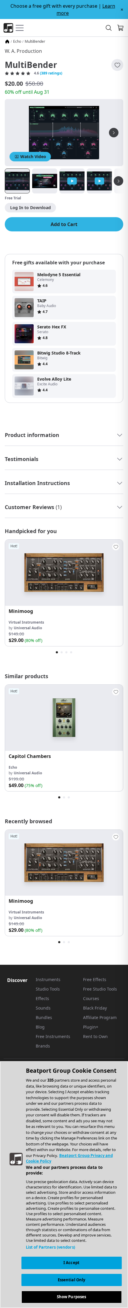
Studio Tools (48, 989)
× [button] (122, 9)
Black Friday (95, 1008)
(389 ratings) (51, 73)
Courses (91, 998)
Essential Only (71, 1279)
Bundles (44, 1017)
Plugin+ (90, 1027)
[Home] (7, 41)
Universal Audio (28, 627)
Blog (40, 1027)
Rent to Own (95, 1036)
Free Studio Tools (100, 989)
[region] (64, 1184)
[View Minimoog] (64, 573)
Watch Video (33, 156)
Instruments (48, 979)
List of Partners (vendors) (50, 1247)
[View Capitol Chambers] (64, 718)
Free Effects (94, 979)
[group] (64, 592)
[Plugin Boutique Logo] (8, 28)
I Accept (71, 1262)
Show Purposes (71, 1296)
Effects (42, 998)
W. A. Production (23, 51)
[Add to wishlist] (117, 65)
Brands (43, 1046)
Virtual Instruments (26, 622)
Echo (17, 41)
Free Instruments (53, 1036)
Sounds (43, 1008)
